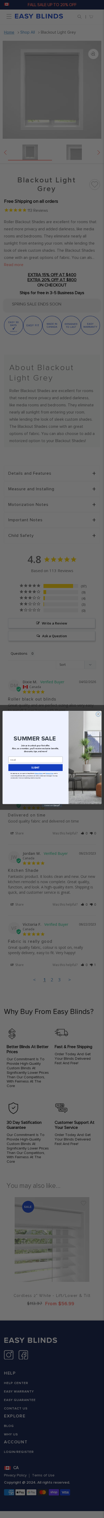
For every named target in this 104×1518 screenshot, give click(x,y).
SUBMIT (35, 767)
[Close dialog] (98, 714)
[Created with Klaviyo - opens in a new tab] (52, 805)
